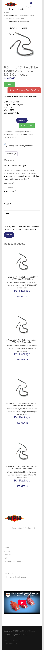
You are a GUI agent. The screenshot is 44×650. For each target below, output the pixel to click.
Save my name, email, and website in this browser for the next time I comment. (22, 228)
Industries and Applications (15, 577)
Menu (10, 4)
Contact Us (13, 34)
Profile (21, 9)
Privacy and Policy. (11, 643)
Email (7, 213)
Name (7, 204)
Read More (20, 250)
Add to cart (22, 120)
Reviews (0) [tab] (11, 154)
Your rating (9, 183)
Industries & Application (18, 21)
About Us (7, 551)
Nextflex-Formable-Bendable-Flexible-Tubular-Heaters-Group (19, 134)
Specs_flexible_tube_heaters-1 (20, 145)
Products (12, 15)
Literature (12, 28)
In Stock (9, 85)
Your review (10, 191)
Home (11, 9)
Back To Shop (27, 125)
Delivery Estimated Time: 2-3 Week (24, 90)
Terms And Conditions (13, 640)
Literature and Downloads (14, 561)
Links (24, 28)
